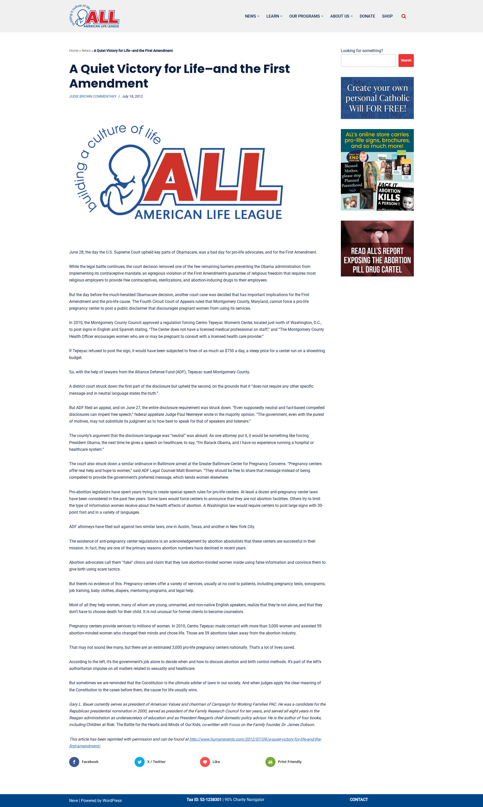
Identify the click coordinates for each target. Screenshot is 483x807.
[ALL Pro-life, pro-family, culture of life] (94, 16)
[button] (258, 16)
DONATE (367, 16)
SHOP (387, 16)
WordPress (112, 800)
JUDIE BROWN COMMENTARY (92, 96)
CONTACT (359, 799)
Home (73, 51)
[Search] (403, 16)
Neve (73, 800)
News (86, 51)
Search (406, 60)
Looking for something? (362, 50)
